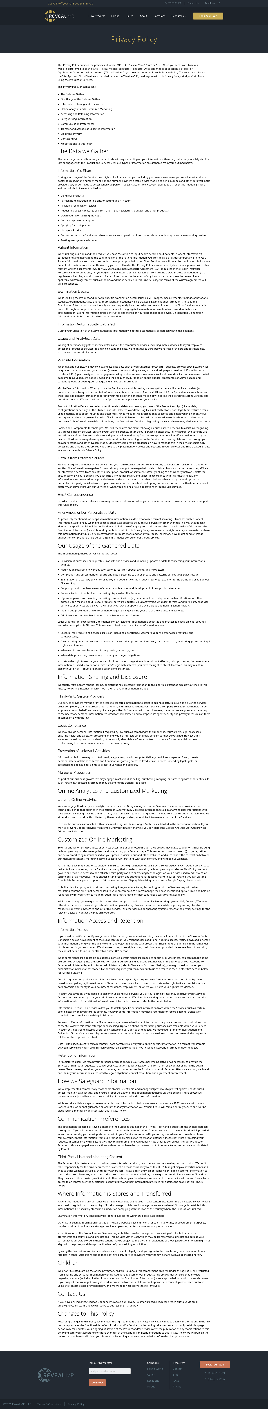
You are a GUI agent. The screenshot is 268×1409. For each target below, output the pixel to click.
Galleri (129, 16)
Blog (176, 1374)
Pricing (115, 16)
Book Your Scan (208, 16)
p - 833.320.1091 (215, 1373)
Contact (177, 1368)
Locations (159, 16)
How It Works (97, 16)
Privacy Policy (76, 1404)
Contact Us (193, 3)
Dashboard (210, 3)
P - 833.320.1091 (173, 3)
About (143, 16)
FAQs (176, 1380)
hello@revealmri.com (72, 1305)
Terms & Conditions (49, 1404)
